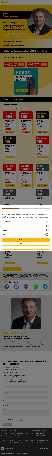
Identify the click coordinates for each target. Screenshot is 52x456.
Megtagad (26, 247)
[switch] (47, 226)
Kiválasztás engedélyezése (26, 243)
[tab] (10, 207)
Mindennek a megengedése (26, 239)
